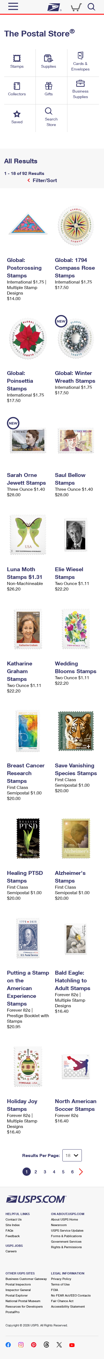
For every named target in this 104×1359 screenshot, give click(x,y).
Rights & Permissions (66, 1247)
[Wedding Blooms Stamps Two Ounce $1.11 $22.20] (76, 628)
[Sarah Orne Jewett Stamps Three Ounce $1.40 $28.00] (28, 440)
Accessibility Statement (68, 1306)
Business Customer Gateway (26, 1279)
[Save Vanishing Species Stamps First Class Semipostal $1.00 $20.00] (76, 730)
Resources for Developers (24, 1306)
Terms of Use (60, 1284)
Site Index (13, 1225)
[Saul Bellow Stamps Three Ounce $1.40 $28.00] (76, 440)
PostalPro (13, 1312)
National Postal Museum (23, 1301)
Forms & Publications (66, 1236)
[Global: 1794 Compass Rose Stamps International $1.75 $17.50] (76, 225)
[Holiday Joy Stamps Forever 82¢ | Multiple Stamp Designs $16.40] (28, 1066)
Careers (11, 1251)
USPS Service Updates (67, 1230)
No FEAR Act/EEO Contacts (71, 1295)
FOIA (54, 1290)
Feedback (13, 1236)
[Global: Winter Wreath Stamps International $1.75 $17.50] (76, 338)
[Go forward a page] (81, 1171)
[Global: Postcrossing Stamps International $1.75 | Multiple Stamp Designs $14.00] (28, 225)
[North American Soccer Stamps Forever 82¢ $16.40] (76, 1066)
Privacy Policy (61, 1279)
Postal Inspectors (18, 1284)
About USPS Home (64, 1219)
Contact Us (14, 1219)
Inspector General (18, 1290)
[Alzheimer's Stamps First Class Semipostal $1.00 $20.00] (76, 838)
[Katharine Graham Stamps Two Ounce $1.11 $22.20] (28, 628)
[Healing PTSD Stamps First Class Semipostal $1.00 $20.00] (28, 838)
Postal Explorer (17, 1295)
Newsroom (59, 1225)
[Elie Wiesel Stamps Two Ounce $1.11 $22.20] (76, 534)
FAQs (9, 1230)
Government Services (66, 1241)
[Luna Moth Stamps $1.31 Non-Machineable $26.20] (28, 534)
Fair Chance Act (62, 1301)
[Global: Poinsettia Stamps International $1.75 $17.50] (28, 338)
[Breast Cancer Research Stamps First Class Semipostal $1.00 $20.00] (28, 730)
